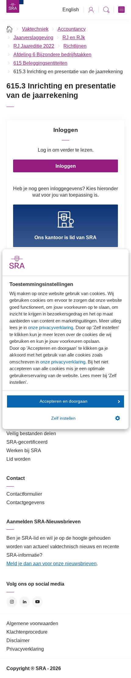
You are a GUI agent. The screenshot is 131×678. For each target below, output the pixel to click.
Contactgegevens (25, 502)
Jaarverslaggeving (33, 37)
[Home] (9, 29)
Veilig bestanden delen (31, 433)
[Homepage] (12, 6)
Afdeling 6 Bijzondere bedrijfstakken (52, 54)
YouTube (37, 602)
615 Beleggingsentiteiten (40, 63)
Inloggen (65, 166)
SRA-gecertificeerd (27, 442)
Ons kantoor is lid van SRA (65, 237)
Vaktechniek (35, 29)
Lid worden (18, 459)
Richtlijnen (75, 46)
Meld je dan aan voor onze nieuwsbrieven (51, 563)
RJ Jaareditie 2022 (33, 46)
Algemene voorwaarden (32, 623)
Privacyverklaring (25, 649)
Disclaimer (18, 640)
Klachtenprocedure (27, 632)
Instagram (11, 602)
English (70, 9)
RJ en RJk (73, 37)
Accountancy (72, 29)
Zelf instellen (63, 418)
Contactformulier (24, 494)
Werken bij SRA (23, 450)
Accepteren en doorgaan (63, 401)
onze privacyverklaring (50, 327)
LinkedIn (24, 602)
